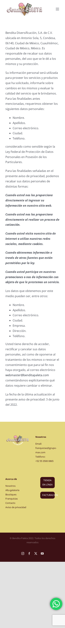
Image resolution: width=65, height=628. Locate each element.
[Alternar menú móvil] (58, 9)
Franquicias (11, 498)
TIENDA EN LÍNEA (47, 482)
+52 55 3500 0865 (44, 461)
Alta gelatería (12, 490)
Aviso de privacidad (15, 507)
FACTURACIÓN (48, 495)
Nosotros (10, 485)
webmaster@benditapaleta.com (27, 375)
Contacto (10, 503)
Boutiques (10, 494)
